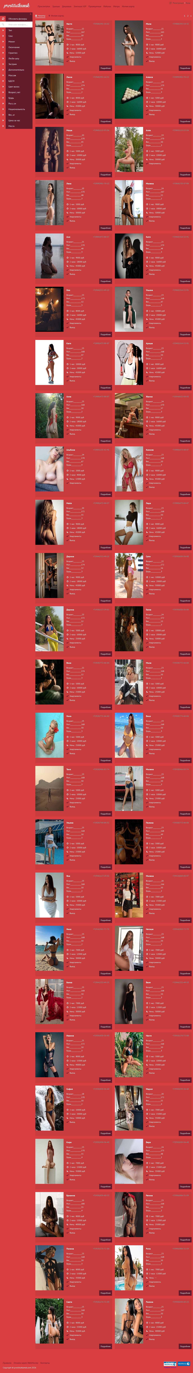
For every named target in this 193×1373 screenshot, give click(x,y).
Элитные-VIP (80, 6)
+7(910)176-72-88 (181, 1035)
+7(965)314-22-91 (181, 237)
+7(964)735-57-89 (181, 183)
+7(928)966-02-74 (101, 769)
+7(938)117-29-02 (101, 609)
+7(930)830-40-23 (101, 1195)
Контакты (45, 1362)
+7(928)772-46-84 (101, 663)
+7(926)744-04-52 (101, 822)
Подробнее (106, 68)
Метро (116, 6)
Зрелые (56, 6)
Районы (107, 6)
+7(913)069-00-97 (181, 876)
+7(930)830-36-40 (101, 1035)
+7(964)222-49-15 (101, 290)
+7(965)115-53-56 (101, 130)
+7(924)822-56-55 (181, 396)
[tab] (40, 16)
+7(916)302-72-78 (101, 929)
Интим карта (128, 6)
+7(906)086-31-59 (181, 1195)
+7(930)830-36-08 (181, 556)
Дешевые (66, 6)
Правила (7, 1362)
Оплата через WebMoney (26, 1362)
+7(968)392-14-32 (101, 24)
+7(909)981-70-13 (181, 77)
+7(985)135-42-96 (101, 450)
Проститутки (44, 6)
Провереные (94, 6)
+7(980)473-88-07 (101, 237)
